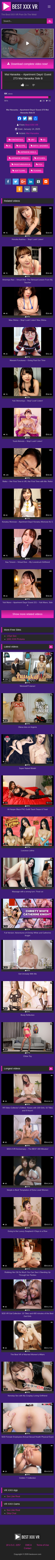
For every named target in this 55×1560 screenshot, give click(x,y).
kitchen (41, 158)
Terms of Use (43, 1545)
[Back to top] (47, 1552)
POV (40, 164)
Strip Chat (11, 1513)
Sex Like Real (13, 1496)
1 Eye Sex (11, 636)
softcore (20, 171)
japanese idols (28, 152)
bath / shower (40, 146)
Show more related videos (27, 614)
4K (9, 146)
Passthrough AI (22, 164)
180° (33, 140)
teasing (37, 171)
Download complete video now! (29, 63)
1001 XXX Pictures (16, 639)
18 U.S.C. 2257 (13, 1545)
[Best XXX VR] (22, 6)
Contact (27, 1548)
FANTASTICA (17, 140)
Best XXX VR (31, 125)
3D (44, 140)
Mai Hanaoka (32, 133)
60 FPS (22, 146)
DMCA (28, 1545)
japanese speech (20, 158)
